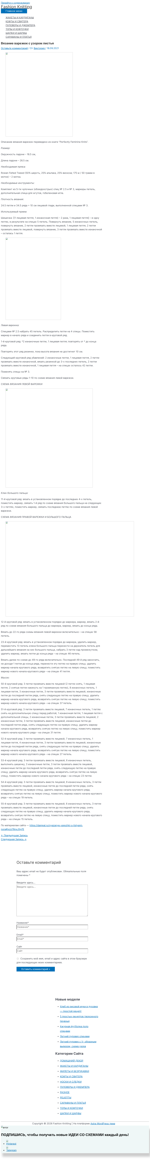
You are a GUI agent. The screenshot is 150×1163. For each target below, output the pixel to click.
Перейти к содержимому (15, 2)
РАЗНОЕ (64, 1092)
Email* (20, 934)
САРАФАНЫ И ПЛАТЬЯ (19, 36)
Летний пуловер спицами (75, 1036)
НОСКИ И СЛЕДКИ (71, 1081)
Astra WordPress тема (102, 1123)
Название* (23, 922)
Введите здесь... (26, 882)
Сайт (19, 946)
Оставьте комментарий (14, 48)
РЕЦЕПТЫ (65, 1097)
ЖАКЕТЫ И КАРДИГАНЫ (20, 17)
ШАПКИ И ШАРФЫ (16, 33)
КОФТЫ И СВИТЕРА (17, 21)
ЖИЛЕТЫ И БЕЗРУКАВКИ (74, 1071)
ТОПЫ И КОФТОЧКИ (17, 29)
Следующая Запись (13, 839)
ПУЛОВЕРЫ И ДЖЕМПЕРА (20, 25)
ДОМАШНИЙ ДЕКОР (71, 1060)
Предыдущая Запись (14, 835)
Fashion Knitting (16, 6)
